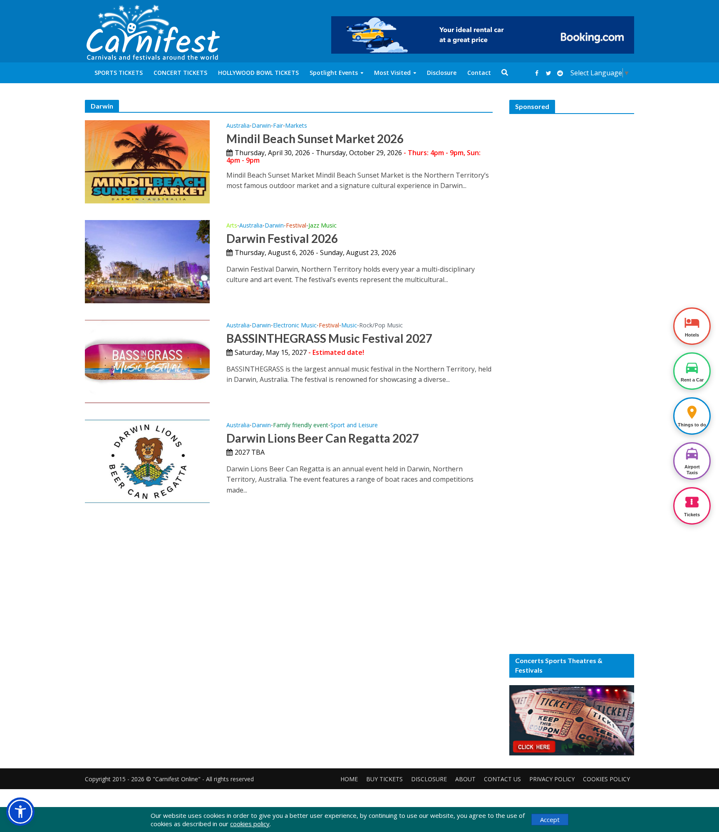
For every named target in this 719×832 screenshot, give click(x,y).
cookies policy (250, 824)
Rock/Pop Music (381, 325)
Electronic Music (295, 325)
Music (349, 325)
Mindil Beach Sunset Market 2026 (315, 138)
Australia (238, 126)
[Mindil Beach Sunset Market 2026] (147, 161)
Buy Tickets (384, 779)
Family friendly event (300, 425)
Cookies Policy (606, 779)
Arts (231, 226)
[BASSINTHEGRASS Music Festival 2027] (147, 360)
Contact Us (502, 779)
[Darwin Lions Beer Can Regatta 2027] (147, 460)
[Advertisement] (571, 246)
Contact (479, 73)
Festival (296, 226)
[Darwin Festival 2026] (147, 260)
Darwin (261, 126)
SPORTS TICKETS (118, 73)
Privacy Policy (552, 779)
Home (349, 779)
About (465, 779)
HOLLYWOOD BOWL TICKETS (258, 73)
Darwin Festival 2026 (282, 238)
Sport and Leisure (354, 425)
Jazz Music (322, 226)
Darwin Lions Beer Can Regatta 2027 (322, 438)
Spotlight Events (334, 73)
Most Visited (392, 73)
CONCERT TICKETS (180, 73)
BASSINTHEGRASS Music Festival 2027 (329, 338)
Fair (278, 126)
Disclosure (441, 73)
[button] (20, 812)
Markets (296, 126)
